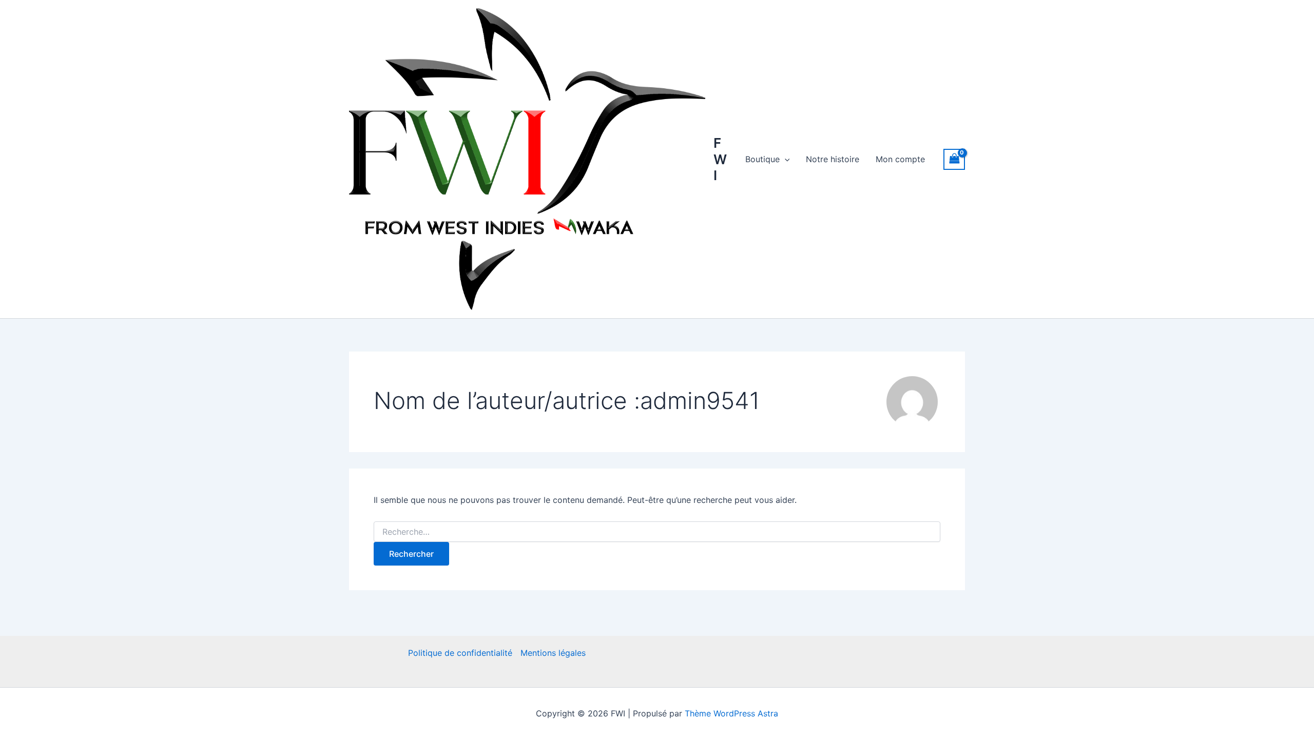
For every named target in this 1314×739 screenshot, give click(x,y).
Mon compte (900, 159)
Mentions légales (553, 653)
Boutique (762, 159)
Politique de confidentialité (460, 653)
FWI (720, 159)
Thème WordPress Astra (731, 713)
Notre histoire (832, 159)
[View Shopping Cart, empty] (954, 159)
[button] (785, 159)
